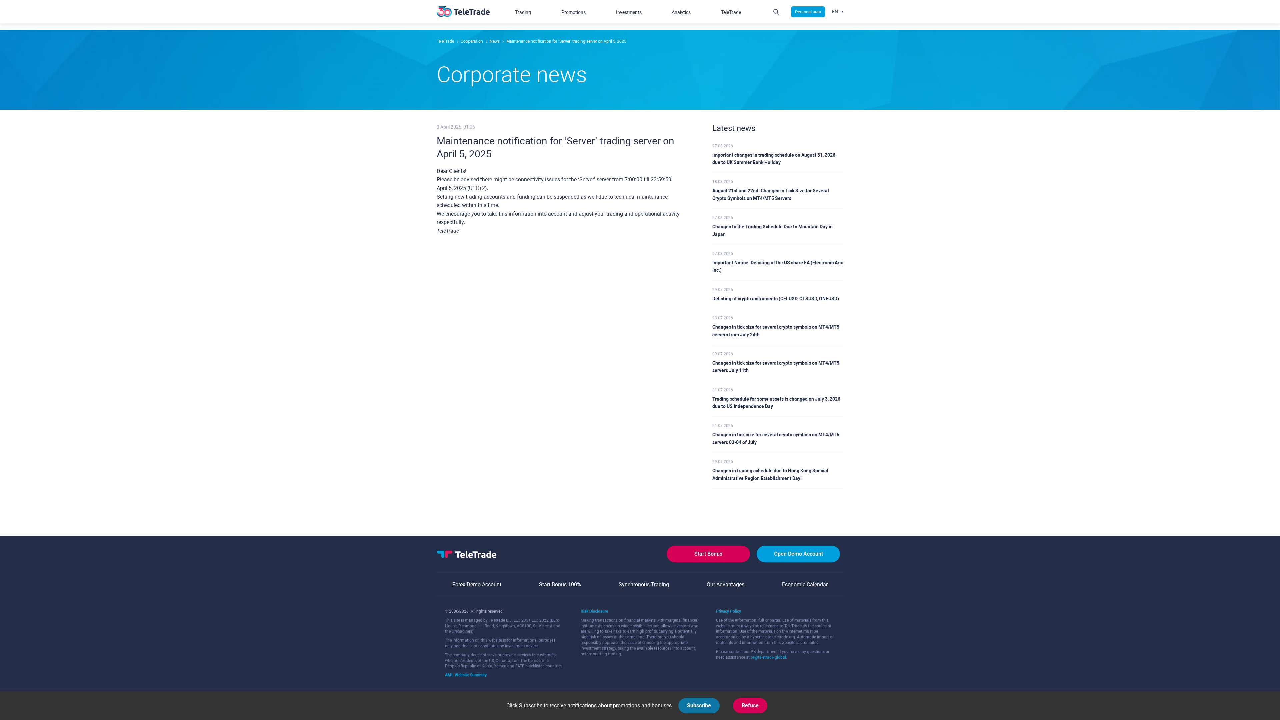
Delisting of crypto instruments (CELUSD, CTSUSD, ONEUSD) (775, 298)
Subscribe (699, 705)
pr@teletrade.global (768, 657)
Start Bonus (708, 554)
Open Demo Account (798, 554)
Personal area (808, 11)
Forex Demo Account (476, 584)
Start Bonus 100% (560, 584)
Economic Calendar (805, 584)
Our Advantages (725, 584)
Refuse (750, 705)
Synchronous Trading (644, 584)
